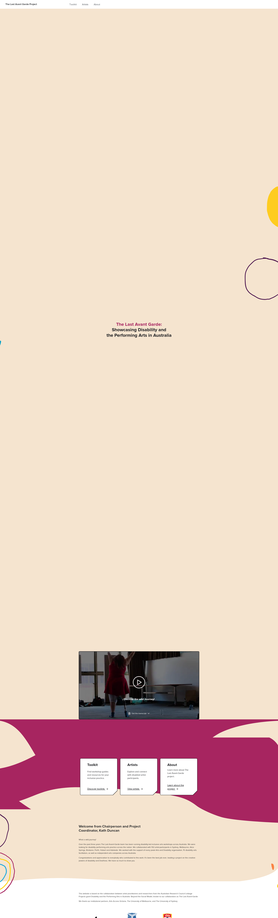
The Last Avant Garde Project (21, 4)
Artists (85, 4)
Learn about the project (175, 787)
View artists (133, 788)
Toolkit (73, 4)
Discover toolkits (96, 788)
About (97, 4)
